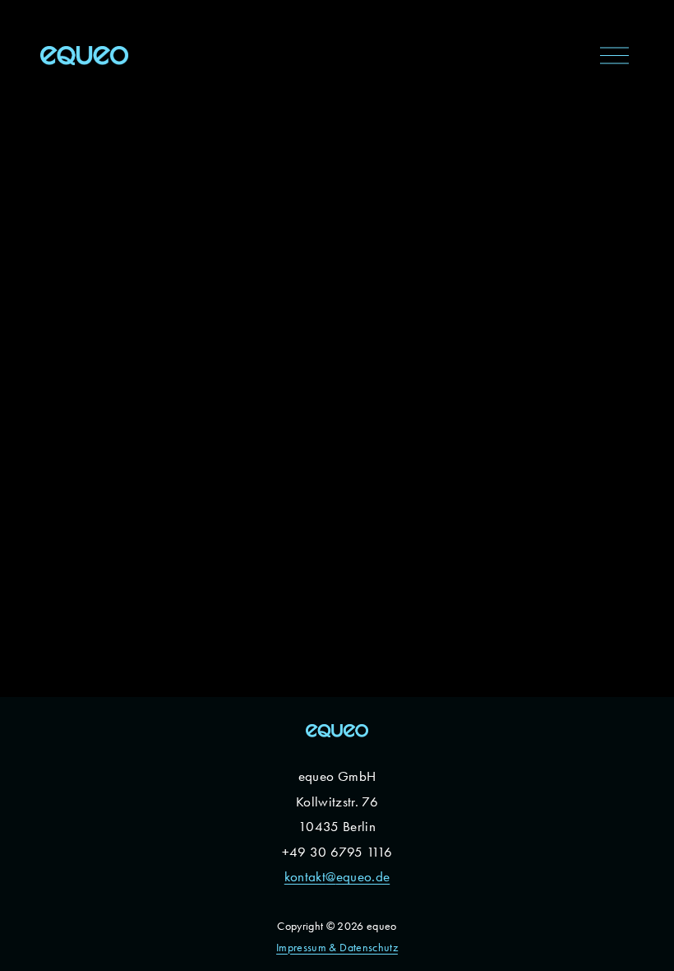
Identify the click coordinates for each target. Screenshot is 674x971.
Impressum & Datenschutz (337, 948)
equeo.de (363, 876)
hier (74, 290)
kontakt (304, 876)
